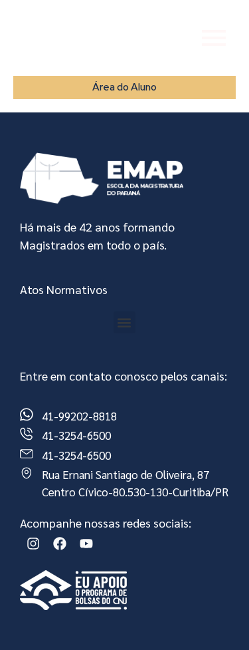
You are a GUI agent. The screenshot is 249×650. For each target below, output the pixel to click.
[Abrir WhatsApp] (216, 616)
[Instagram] (33, 543)
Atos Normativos (64, 289)
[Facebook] (59, 543)
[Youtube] (86, 543)
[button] (124, 322)
